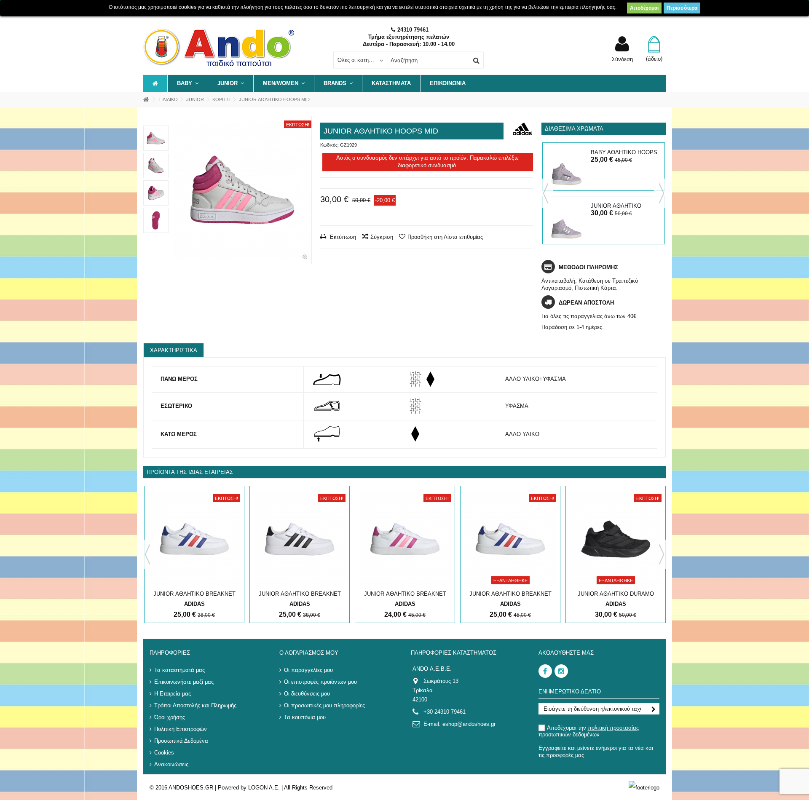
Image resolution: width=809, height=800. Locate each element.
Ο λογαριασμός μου (308, 653)
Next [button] (661, 193)
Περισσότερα (682, 8)
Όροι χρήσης (169, 717)
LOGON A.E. (264, 787)
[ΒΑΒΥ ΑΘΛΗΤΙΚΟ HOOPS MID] (566, 167)
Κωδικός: (329, 144)
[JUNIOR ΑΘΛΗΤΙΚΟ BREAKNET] (194, 539)
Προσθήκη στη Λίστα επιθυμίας (445, 237)
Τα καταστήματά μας (179, 670)
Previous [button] (545, 193)
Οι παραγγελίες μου (308, 670)
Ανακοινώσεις (171, 764)
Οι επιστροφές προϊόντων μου (320, 682)
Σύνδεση (622, 59)
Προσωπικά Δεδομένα (181, 741)
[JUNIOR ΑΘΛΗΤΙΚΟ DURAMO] (616, 539)
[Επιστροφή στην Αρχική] (145, 99)
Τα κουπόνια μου (305, 717)
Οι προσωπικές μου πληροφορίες (324, 705)
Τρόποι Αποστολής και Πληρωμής (195, 705)
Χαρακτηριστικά (173, 350)
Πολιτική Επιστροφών (180, 729)
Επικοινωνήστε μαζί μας (184, 682)
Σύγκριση (381, 237)
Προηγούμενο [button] (177, 190)
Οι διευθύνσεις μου (307, 693)
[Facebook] (545, 671)
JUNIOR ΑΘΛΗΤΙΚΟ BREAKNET (194, 594)
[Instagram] (561, 671)
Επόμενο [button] (307, 190)
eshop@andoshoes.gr (469, 724)
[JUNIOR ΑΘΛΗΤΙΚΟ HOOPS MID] (242, 190)
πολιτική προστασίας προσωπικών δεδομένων (588, 731)
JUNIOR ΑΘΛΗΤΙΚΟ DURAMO (616, 594)
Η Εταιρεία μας (172, 693)
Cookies (164, 752)
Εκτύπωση (342, 237)
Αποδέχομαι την (588, 731)
